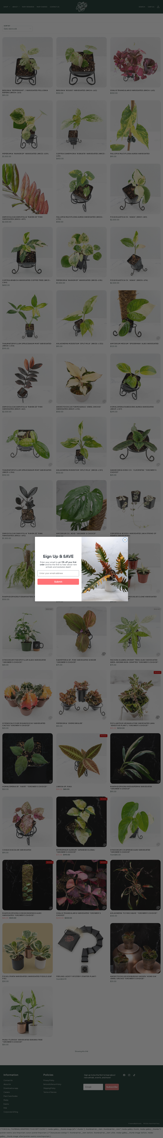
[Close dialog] (125, 540)
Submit (58, 581)
